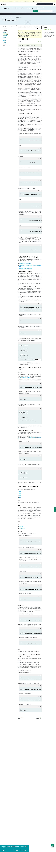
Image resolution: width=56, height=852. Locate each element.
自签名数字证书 (5, 35)
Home (3, 17)
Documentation (6, 8)
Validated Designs (30, 8)
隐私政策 (3, 850)
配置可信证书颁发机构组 (25, 377)
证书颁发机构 (5, 34)
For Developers (39, 8)
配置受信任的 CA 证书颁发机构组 (49, 32)
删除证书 (4, 43)
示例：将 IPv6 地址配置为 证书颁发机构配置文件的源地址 (49, 36)
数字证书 (4, 32)
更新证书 (4, 42)
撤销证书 (4, 38)
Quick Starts (21, 8)
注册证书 (4, 37)
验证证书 (4, 40)
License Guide (14, 8)
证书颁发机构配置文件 (47, 29)
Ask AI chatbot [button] (12, 1)
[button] (52, 845)
